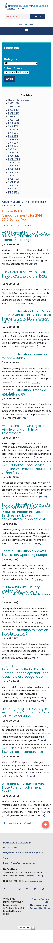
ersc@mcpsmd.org (32, 881)
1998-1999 (13, 192)
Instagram (19, 888)
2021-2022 (13, 117)
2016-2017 (13, 133)
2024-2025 (14, 107)
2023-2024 (14, 110)
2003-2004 (14, 176)
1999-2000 (13, 189)
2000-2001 (13, 186)
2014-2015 (13, 140)
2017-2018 (13, 130)
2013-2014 (13, 143)
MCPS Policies (10, 848)
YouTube (27, 888)
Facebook (4, 888)
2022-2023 (13, 113)
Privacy (35, 899)
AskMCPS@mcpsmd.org (31, 876)
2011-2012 (13, 150)
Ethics (47, 908)
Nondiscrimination (39, 905)
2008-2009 (14, 159)
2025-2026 (14, 104)
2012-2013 (13, 146)
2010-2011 (13, 153)
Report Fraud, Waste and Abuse (19, 863)
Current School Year (18, 100)
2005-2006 (14, 169)
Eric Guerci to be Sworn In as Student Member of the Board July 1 (24, 276)
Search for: (11, 48)
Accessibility (36, 908)
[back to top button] (45, 824)
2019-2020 (13, 123)
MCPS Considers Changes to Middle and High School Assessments (23, 430)
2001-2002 (13, 183)
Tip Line (6, 858)
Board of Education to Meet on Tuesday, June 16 (25, 632)
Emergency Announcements (17, 842)
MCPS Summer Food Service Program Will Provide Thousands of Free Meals (26, 469)
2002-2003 (14, 179)
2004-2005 (14, 173)
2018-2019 (13, 127)
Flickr (42, 888)
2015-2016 (13, 136)
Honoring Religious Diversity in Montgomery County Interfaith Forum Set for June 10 (25, 713)
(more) (34, 264)
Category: (11, 59)
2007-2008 (14, 163)
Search (37, 16)
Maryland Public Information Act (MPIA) (23, 853)
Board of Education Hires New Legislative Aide (24, 392)
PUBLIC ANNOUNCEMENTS (15, 202)
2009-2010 (13, 156)
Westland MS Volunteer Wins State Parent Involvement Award (23, 788)
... (22, 225)
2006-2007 (14, 166)
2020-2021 (13, 120)
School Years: (13, 68)
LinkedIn (35, 888)
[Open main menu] (26, 30)
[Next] (28, 225)
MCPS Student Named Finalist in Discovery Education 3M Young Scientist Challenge (26, 236)
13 (25, 225)
